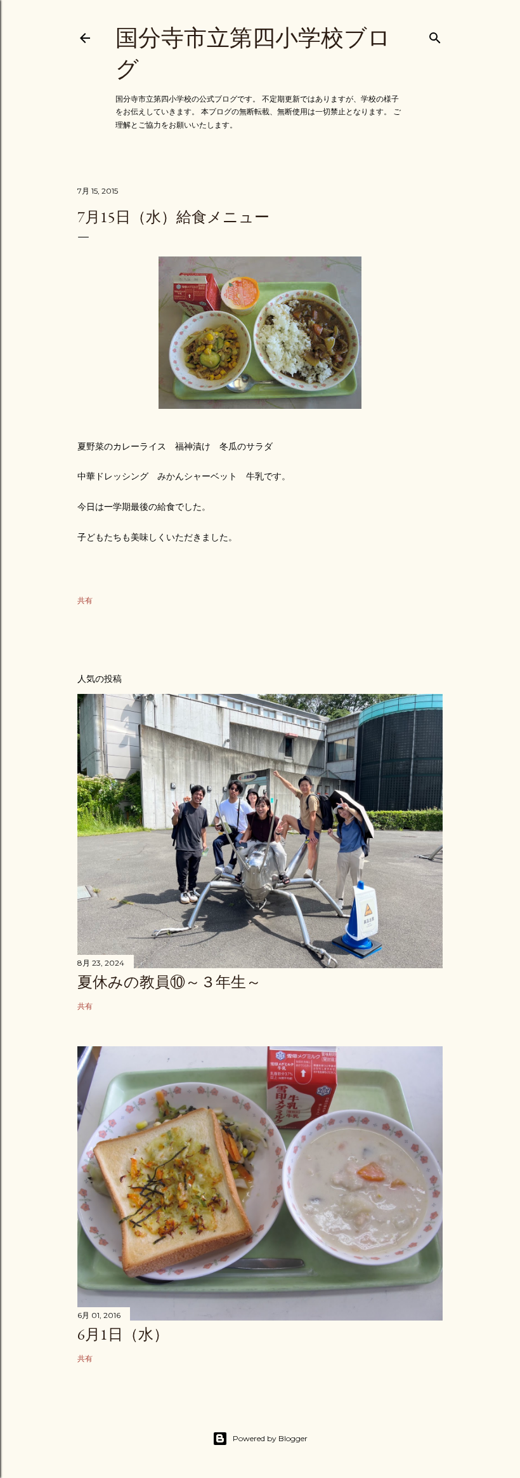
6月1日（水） (123, 1334)
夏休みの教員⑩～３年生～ (169, 982)
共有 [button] (85, 600)
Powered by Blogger (270, 1438)
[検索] (435, 35)
